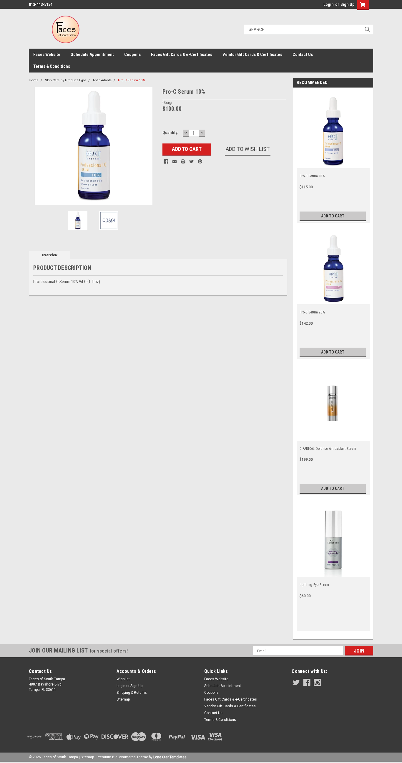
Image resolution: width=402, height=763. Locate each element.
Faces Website (46, 54)
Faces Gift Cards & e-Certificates (181, 54)
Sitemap (123, 699)
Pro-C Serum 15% (312, 176)
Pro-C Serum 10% (131, 80)
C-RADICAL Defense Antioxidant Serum (328, 449)
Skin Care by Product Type (65, 80)
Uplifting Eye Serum (314, 585)
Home (34, 80)
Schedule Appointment (92, 54)
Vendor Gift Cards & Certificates (252, 54)
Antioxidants (102, 80)
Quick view (333, 571)
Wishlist (123, 679)
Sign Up (347, 4)
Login (328, 4)
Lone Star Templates (170, 757)
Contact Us (303, 54)
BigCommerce (124, 757)
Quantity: (170, 132)
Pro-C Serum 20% (312, 312)
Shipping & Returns (132, 693)
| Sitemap (86, 757)
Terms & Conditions (51, 66)
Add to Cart (332, 216)
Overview (49, 255)
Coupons (132, 54)
